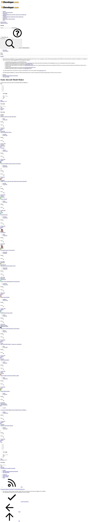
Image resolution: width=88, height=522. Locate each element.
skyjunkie (5, 216)
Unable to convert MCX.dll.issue (6, 425)
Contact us (5, 474)
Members (4, 15)
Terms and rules (6, 475)
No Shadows (2, 232)
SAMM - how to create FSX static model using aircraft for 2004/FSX (13, 181)
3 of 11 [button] (5, 101)
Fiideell (4, 427)
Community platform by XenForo (12, 489)
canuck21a (5, 283)
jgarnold (4, 183)
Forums (4, 11)
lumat (4, 377)
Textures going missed (4, 359)
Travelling (2, 147)
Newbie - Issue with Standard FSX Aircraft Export (10, 281)
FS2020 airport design (29, 65)
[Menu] (0, 5)
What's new (5, 13)
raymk (4, 361)
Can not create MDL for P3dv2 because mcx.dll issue (10, 163)
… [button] (3, 91)
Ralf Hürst (5, 165)
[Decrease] (5, 106)
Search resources (12, 18)
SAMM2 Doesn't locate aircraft (6, 312)
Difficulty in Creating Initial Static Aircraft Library (9, 328)
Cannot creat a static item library (10, 116)
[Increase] (4, 106)
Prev (1, 83)
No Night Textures (4, 214)
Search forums (10, 12)
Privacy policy (5, 476)
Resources (5, 17)
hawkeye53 (5, 267)
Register (2, 56)
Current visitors (6, 16)
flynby (4, 201)
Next (1, 100)
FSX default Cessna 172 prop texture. (7, 250)
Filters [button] (1, 109)
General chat (41, 70)
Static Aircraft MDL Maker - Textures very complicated (10, 344)
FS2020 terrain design (29, 67)
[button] (17, 37)
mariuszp (4, 299)
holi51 (1, 178)
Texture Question (3, 199)
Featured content (6, 14)
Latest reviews (5, 18)
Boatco (4, 314)
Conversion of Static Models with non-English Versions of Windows (13, 409)
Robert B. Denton (3, 325)
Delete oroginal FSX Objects (5, 132)
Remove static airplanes (4, 297)
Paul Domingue (3, 403)
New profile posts (23, 14)
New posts (5, 12)
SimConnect (26, 68)
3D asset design (29, 63)
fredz (4, 118)
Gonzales (4, 134)
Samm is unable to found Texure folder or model (9, 375)
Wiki (4, 20)
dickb (4, 234)
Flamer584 (5, 252)
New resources (16, 14)
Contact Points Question (5, 391)
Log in (1, 54)
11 (3, 98)
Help (4, 477)
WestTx (4, 330)
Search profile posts (19, 16)
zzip (1, 211)
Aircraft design (27, 64)
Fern (4, 346)
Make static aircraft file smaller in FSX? (7, 265)
